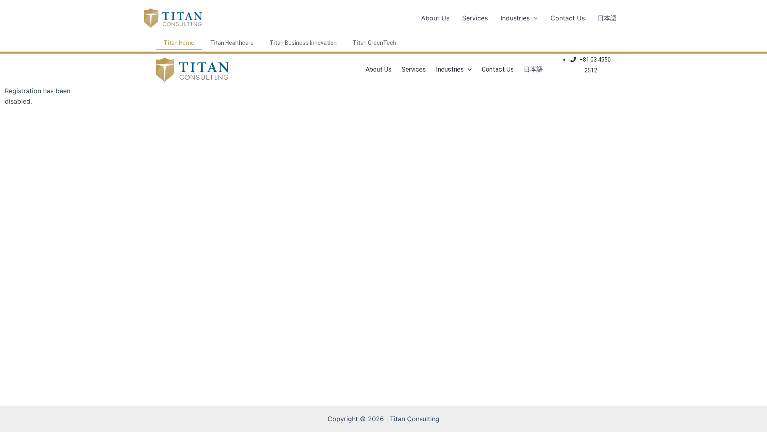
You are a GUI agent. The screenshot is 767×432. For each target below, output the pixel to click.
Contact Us (567, 18)
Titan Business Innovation (303, 43)
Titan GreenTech (374, 43)
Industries (515, 18)
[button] (534, 18)
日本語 (607, 18)
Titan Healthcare (232, 43)
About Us (435, 18)
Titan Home (179, 43)
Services (475, 18)
